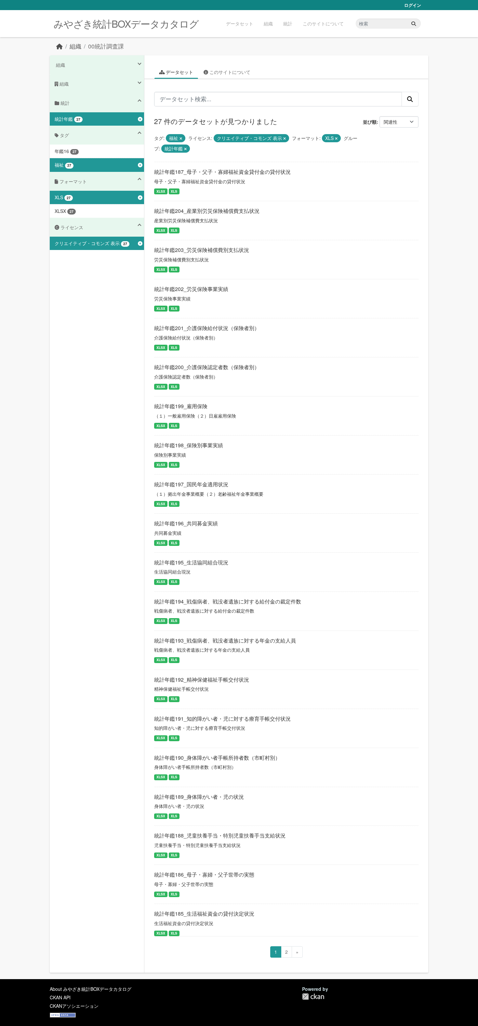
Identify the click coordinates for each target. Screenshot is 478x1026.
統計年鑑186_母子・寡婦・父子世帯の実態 (204, 874)
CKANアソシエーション (74, 1006)
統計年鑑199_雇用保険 (180, 406)
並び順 (370, 121)
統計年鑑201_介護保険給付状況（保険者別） (206, 328)
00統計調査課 (106, 46)
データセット (239, 23)
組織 (268, 23)
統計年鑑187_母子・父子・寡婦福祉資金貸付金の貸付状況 (222, 171)
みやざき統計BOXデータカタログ (126, 24)
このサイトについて (323, 23)
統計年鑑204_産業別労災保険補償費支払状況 (206, 211)
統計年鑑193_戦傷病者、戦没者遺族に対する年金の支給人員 (225, 640)
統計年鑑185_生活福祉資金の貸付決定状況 (204, 913)
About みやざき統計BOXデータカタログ (90, 989)
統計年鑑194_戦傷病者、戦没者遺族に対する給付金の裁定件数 (227, 601)
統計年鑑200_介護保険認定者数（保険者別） (206, 367)
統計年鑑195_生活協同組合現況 (191, 562)
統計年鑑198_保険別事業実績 (188, 445)
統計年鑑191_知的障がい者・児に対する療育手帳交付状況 (222, 718)
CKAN (313, 996)
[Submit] (413, 24)
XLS (174, 191)
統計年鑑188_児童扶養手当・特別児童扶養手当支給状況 (219, 835)
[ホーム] (59, 46)
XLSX (160, 191)
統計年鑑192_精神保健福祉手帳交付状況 (201, 679)
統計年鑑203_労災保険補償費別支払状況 (201, 250)
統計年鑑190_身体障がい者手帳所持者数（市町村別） (217, 757)
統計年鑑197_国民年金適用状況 (191, 484)
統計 (287, 23)
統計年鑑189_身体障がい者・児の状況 (199, 796)
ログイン (412, 5)
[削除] (180, 138)
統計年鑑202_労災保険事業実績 (191, 289)
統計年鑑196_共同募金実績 (186, 523)
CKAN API (60, 997)
